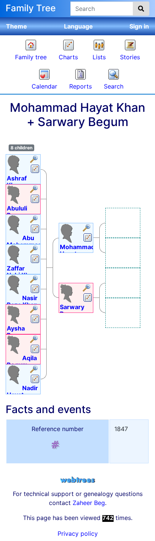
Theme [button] (16, 26)
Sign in (139, 26)
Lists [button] (99, 57)
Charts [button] (68, 57)
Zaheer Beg (89, 502)
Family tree (31, 57)
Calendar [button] (44, 86)
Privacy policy (78, 533)
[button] (35, 159)
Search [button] (113, 86)
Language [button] (78, 26)
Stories (130, 57)
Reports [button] (80, 86)
